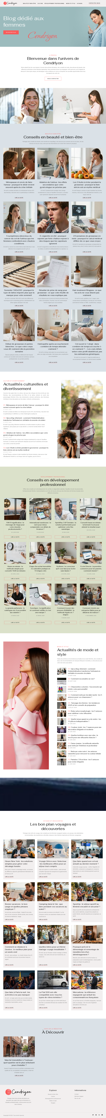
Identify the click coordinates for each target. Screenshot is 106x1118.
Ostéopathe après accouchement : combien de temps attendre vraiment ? (53, 346)
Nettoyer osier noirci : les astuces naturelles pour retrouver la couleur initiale (84, 752)
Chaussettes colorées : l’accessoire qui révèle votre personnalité (85, 688)
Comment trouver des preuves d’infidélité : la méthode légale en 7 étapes (65, 611)
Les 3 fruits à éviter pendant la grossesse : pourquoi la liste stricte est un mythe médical (87, 184)
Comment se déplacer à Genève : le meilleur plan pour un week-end (18, 949)
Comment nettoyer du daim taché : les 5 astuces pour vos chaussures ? (85, 696)
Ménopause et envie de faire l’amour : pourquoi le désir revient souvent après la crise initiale (19, 184)
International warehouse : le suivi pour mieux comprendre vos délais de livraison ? (40, 526)
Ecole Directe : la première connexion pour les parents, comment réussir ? (91, 568)
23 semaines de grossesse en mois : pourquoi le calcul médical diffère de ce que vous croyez (87, 238)
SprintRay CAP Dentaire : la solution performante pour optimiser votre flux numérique (65, 526)
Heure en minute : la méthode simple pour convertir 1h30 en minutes (15, 568)
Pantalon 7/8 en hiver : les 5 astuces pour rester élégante (83, 761)
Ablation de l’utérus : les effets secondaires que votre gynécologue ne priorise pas (53, 184)
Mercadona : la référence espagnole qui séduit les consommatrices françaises (85, 995)
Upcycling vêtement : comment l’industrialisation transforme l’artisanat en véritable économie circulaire (24, 419)
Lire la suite (19, 197)
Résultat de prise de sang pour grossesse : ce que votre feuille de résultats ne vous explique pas (53, 292)
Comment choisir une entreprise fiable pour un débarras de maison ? (90, 610)
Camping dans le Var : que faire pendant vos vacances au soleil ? (53, 906)
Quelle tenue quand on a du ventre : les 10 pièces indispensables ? (84, 720)
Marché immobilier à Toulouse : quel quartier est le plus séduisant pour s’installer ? (19, 1062)
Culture (40, 3)
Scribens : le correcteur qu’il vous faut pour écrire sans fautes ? (65, 568)
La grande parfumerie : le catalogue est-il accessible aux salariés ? (15, 610)
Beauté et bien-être (29, 3)
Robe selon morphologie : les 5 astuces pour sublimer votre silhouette (85, 712)
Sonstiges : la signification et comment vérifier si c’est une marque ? (40, 610)
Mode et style (70, 3)
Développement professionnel (54, 3)
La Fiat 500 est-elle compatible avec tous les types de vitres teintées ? (50, 995)
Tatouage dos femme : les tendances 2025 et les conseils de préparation (84, 704)
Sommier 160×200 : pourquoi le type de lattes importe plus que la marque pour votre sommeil (19, 292)
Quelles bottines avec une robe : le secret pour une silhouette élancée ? (83, 736)
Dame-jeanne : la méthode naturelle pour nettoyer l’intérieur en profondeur (83, 744)
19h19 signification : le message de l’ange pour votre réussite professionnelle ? (15, 526)
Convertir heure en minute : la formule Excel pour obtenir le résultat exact (90, 525)
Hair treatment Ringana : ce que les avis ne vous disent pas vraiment (86, 292)
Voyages (79, 3)
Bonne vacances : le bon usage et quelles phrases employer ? (16, 906)
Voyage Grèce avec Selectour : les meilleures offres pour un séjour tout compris (52, 864)
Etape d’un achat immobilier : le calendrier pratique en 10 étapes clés (40, 568)
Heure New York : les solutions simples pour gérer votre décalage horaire (19, 864)
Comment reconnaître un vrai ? (83, 679)
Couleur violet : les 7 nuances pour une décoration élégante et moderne (84, 728)
